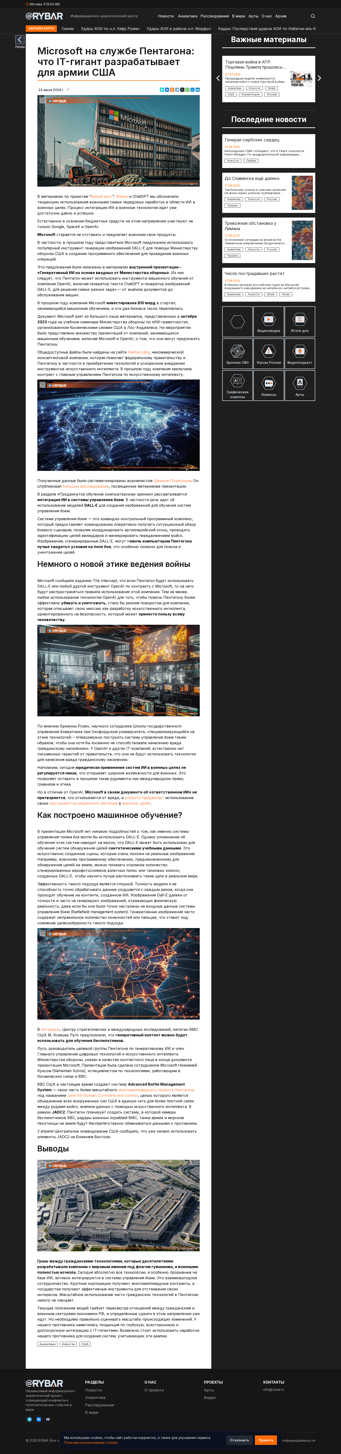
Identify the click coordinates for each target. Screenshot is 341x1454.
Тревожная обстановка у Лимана (250, 226)
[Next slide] (319, 78)
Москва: (45, 4)
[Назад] (19, 39)
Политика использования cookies (91, 1442)
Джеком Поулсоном (172, 480)
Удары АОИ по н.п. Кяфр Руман (61, 28)
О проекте (154, 1390)
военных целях (136, 803)
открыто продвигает (144, 797)
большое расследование (86, 486)
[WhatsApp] (187, 90)
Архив (280, 16)
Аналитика (187, 16)
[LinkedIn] (198, 90)
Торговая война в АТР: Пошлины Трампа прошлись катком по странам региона (254, 64)
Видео (210, 1397)
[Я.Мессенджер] (162, 90)
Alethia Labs (138, 352)
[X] (182, 90)
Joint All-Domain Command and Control (102, 1095)
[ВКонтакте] (167, 90)
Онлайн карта (41, 28)
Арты (253, 16)
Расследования (215, 16)
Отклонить (239, 1440)
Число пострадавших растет (255, 273)
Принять (266, 1440)
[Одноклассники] (172, 90)
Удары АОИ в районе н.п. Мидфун (129, 28)
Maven (122, 196)
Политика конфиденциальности (289, 1440)
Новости (166, 16)
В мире (238, 16)
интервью (50, 1029)
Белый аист (102, 196)
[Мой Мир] (192, 90)
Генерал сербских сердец (252, 139)
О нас (267, 16)
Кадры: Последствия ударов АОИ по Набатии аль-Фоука (222, 28)
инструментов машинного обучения (84, 803)
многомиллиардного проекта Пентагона (156, 1089)
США (85, 1344)
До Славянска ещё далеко (252, 178)
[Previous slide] (218, 78)
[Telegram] (177, 90)
